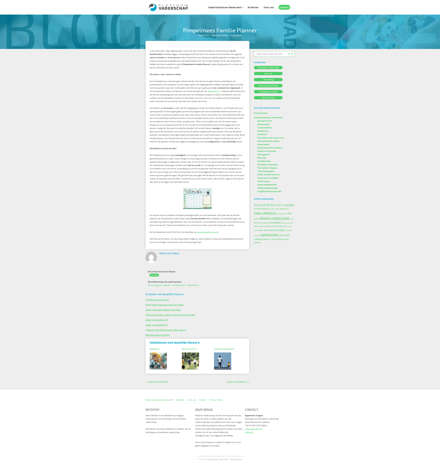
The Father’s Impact (267, 168)
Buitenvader (263, 124)
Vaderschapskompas (267, 188)
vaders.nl (249, 432)
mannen (257, 219)
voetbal (264, 239)
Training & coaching (268, 91)
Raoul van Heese (219, 35)
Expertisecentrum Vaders (270, 147)
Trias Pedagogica (265, 171)
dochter (283, 208)
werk (269, 239)
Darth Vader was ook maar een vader (165, 304)
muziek (292, 218)
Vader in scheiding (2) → (238, 381)
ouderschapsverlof (287, 222)
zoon (287, 239)
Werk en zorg (268, 97)
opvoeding (275, 222)
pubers (266, 226)
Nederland (257, 223)
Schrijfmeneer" (213, 459)
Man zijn (268, 73)
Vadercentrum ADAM (267, 178)
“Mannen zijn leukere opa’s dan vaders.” (166, 329)
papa (256, 226)
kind (290, 213)
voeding (257, 239)
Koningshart (263, 154)
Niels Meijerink (236, 459)
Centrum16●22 (264, 127)
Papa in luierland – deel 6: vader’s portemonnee (170, 314)
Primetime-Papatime (267, 164)
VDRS (288, 235)
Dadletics (154, 348)
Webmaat (223, 459)
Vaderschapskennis (224, 348)
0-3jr (257, 204)
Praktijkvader (264, 161)
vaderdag (257, 235)
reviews (272, 226)
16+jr (283, 205)
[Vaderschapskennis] (222, 354)
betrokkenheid (262, 209)
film (287, 208)
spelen (260, 230)
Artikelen (253, 7)
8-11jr (270, 204)
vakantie (282, 235)
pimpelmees (193, 285)
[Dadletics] (158, 354)
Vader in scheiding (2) (157, 319)
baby (255, 208)
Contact (284, 7)
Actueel (290, 204)
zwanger (257, 242)
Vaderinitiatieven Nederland (224, 7)
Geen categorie (155, 285)
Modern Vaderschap (274, 218)
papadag (261, 226)
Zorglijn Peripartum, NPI (269, 191)
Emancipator (263, 144)
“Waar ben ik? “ (214, 91)
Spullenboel (273, 230)
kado (285, 213)
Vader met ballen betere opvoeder (163, 309)
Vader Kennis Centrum (268, 174)
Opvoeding (154, 275)
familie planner (179, 285)
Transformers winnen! (157, 299)
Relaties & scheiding (268, 85)
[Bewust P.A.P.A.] (190, 354)
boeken (277, 209)
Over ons (269, 7)
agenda (166, 285)
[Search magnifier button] (292, 53)
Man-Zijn (261, 157)
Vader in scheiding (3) (157, 324)
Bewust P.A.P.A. (189, 348)
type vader (288, 230)
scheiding (279, 226)
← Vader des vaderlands (157, 381)
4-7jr (263, 204)
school (285, 226)
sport (266, 230)
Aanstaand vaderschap (268, 67)
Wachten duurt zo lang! (158, 334)
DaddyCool (262, 131)
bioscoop (271, 208)
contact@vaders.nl (253, 429)
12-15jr (277, 204)
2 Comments (236, 35)
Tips (281, 229)
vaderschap (269, 234)
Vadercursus (263, 181)
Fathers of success (266, 151)
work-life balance (277, 239)
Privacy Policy (261, 113)
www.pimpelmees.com (207, 232)
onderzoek (266, 223)
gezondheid (280, 213)
